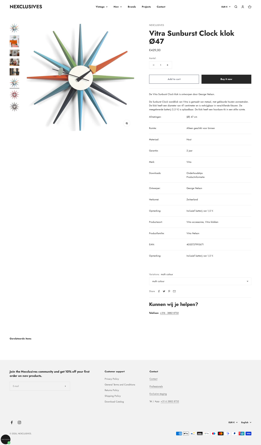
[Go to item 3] (14, 53)
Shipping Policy (113, 396)
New (116, 6)
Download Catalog (114, 401)
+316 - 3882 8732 (169, 313)
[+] (167, 65)
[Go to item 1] (14, 28)
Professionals (156, 386)
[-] (153, 65)
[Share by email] (174, 291)
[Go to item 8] (14, 107)
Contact (161, 6)
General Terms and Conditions (120, 384)
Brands (132, 6)
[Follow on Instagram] (19, 422)
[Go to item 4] (14, 63)
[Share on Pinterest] (169, 291)
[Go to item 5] (14, 72)
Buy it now (226, 79)
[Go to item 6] (14, 83)
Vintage (100, 6)
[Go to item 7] (14, 95)
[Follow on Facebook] (12, 422)
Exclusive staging (158, 394)
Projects (146, 6)
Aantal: (152, 58)
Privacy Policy (112, 379)
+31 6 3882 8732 (170, 401)
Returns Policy (112, 390)
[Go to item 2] (14, 41)
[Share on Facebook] (158, 291)
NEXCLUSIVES (156, 25)
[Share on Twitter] (164, 291)
